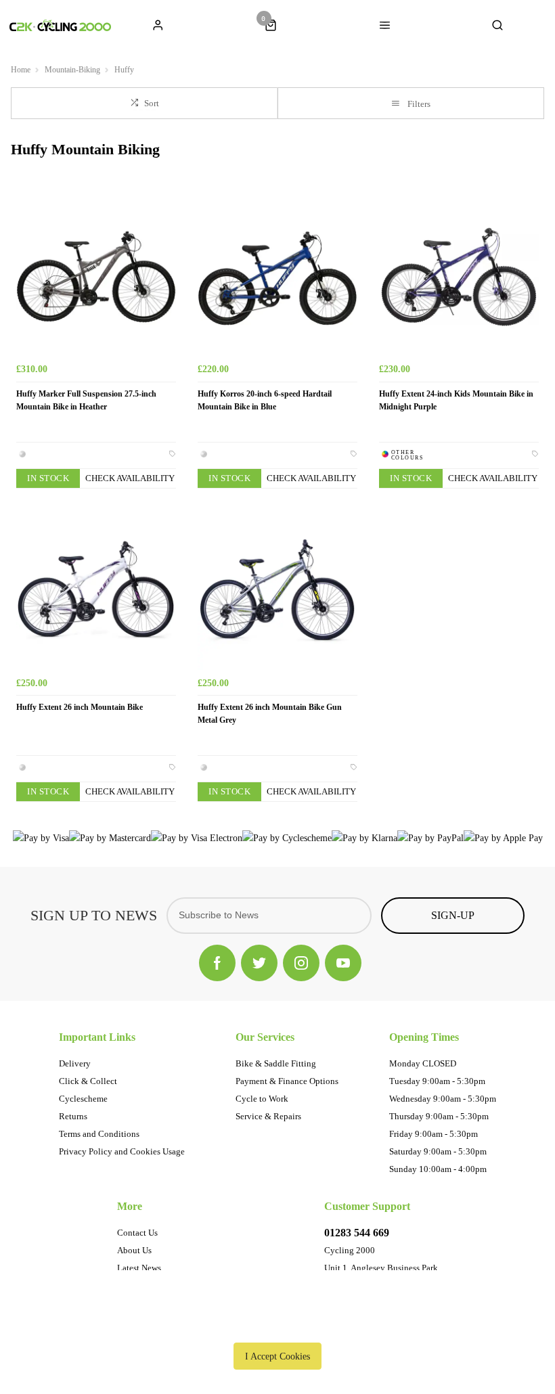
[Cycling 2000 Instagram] (301, 963)
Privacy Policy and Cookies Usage (122, 1151)
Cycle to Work (262, 1099)
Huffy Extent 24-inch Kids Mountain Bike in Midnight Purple (456, 400)
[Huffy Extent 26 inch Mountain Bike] (96, 590)
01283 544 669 (356, 1232)
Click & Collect (88, 1081)
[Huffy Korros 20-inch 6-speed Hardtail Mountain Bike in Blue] (277, 277)
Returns (73, 1116)
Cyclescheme (83, 1099)
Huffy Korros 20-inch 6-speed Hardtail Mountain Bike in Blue (265, 400)
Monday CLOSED (422, 1063)
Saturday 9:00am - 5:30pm (438, 1151)
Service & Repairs (268, 1116)
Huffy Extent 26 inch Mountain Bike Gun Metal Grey (270, 713)
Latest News (139, 1268)
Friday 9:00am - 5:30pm (433, 1134)
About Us (134, 1250)
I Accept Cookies (277, 1356)
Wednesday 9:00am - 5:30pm (442, 1099)
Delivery (75, 1063)
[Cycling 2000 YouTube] (343, 963)
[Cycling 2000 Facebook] (217, 963)
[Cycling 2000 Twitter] (259, 963)
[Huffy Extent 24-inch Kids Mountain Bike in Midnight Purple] (459, 277)
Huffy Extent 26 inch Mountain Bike (79, 707)
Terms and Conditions (99, 1134)
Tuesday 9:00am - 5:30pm (437, 1081)
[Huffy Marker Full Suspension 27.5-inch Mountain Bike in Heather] (96, 277)
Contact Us (137, 1233)
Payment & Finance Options (287, 1081)
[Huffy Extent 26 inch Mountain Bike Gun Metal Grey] (277, 590)
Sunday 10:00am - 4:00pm (438, 1169)
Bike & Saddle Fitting (276, 1063)
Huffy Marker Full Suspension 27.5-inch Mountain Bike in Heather (86, 400)
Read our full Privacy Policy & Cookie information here (277, 1325)
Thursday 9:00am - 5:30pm (439, 1116)
